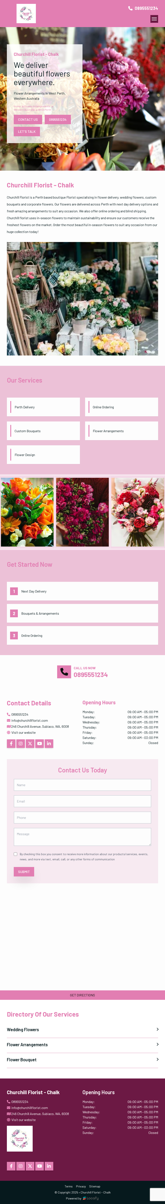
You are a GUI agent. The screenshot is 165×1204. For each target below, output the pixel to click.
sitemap (94, 1186)
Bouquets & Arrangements (40, 613)
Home (17, 106)
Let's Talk (27, 131)
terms (69, 1186)
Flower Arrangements (37, 106)
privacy (81, 1186)
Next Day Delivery (33, 591)
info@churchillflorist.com (29, 720)
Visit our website (23, 732)
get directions (82, 995)
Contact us (28, 119)
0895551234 (146, 8)
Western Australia (24, 109)
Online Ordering (31, 635)
